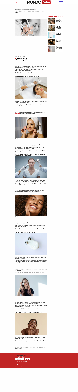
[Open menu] (16, 2)
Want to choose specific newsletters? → (21, 361)
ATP (16, 144)
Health (23, 9)
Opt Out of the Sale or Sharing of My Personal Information (20, 366)
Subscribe (60, 1)
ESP (59, 2)
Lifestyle (20, 9)
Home (16, 9)
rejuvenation (17, 113)
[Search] (19, 2)
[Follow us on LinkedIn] (17, 364)
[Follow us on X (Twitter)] (16, 364)
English (18, 9)
